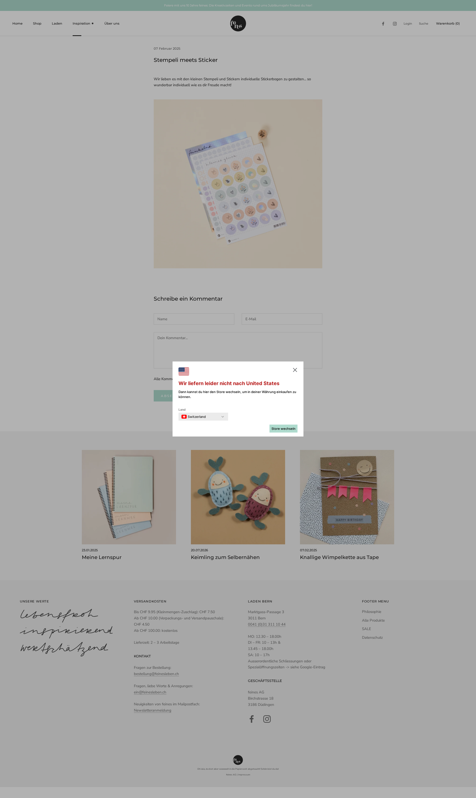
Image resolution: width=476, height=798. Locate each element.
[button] (295, 370)
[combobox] (193, 416)
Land (182, 409)
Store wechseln (283, 429)
